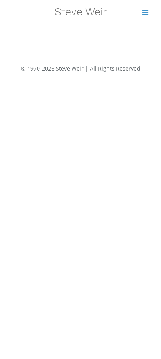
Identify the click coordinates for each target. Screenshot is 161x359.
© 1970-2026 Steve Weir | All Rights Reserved (80, 68)
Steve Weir (81, 11)
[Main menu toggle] (146, 12)
